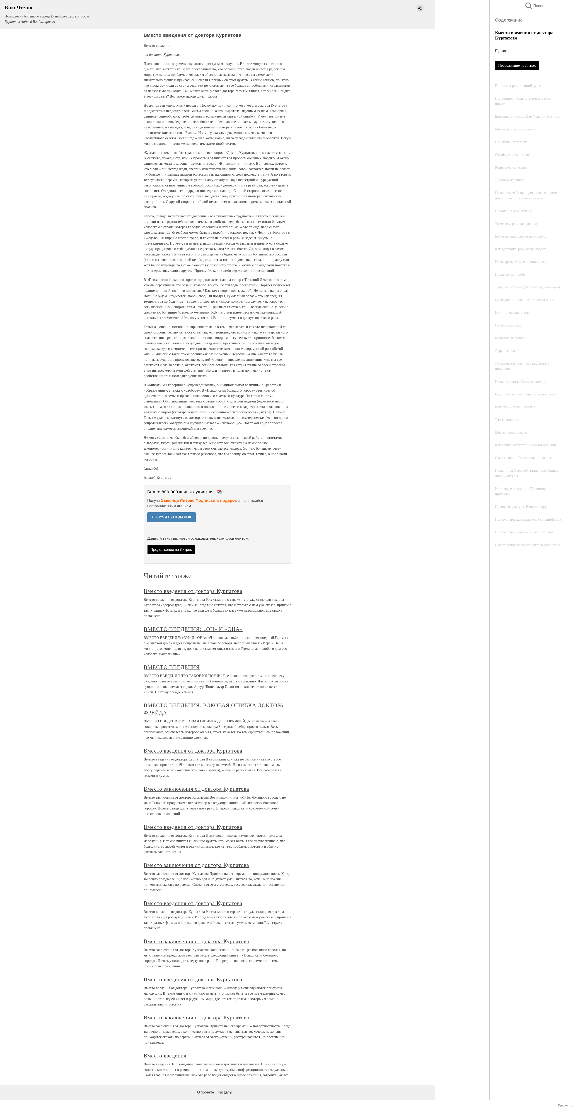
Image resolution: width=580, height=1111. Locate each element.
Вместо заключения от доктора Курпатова (196, 788)
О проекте (205, 1092)
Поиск (534, 6)
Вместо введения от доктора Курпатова (193, 590)
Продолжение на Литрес (517, 65)
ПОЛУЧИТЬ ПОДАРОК (171, 517)
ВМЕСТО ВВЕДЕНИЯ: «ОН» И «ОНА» (193, 629)
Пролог (501, 50)
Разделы (225, 1092)
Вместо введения (165, 1055)
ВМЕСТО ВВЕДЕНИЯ (172, 667)
